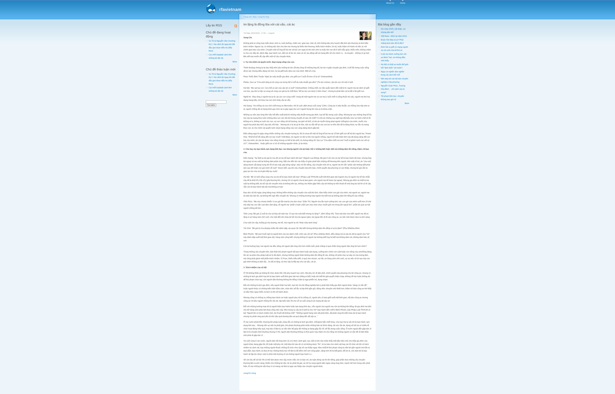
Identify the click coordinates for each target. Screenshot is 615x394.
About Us (390, 3)
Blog (254, 17)
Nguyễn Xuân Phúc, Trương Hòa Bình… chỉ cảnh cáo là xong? (393, 89)
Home (402, 3)
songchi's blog (263, 17)
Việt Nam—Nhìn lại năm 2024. (394, 36)
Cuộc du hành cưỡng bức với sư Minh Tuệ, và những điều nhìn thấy (393, 57)
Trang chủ (247, 17)
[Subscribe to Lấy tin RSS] (235, 25)
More (235, 62)
